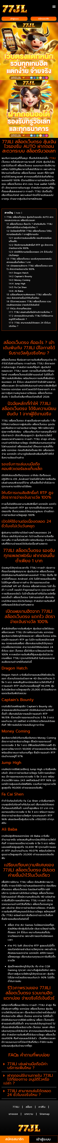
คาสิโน (42, 1107)
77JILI (52, 158)
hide (18, 212)
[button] (53, 6)
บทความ (28, 1114)
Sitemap (44, 1114)
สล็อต (29, 1107)
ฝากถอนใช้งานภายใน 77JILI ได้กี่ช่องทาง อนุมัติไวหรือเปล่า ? (28, 1079)
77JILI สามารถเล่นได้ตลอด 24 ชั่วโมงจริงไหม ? (29, 1093)
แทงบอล (13, 1114)
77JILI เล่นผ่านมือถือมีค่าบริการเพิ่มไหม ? (27, 1066)
